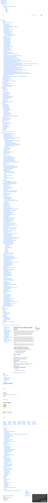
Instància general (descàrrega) (8, 450)
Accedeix (4, 388)
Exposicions (6, 481)
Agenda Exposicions (7, 378)
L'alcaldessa (6, 428)
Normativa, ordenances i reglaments (9, 431)
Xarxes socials (6, 483)
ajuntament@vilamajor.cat (24, 361)
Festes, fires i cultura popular (8, 463)
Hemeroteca (6, 489)
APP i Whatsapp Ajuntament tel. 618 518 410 (20, 423)
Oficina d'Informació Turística (8, 469)
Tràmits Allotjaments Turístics (8, 451)
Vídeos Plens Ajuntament (5, 424)
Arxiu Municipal (6, 342)
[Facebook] (7, 6)
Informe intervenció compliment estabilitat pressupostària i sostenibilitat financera (16, 434)
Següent (6, 399)
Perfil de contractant (7, 437)
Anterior (4, 399)
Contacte (4, 5)
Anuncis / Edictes (6, 432)
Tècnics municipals (7, 436)
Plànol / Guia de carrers (7, 465)
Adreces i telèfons (6, 457)
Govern (5, 429)
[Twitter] (4, 6)
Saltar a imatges (3, 2)
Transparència (6, 438)
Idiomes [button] (5, 7)
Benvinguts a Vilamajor (7, 468)
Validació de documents (7, 331)
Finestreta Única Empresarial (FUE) (9, 454)
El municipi (4, 456)
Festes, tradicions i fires (7, 473)
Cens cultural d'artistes (7, 461)
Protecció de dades (7, 440)
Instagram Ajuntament (9, 424)
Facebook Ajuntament (14, 424)
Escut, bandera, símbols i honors (9, 441)
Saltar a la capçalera (4, 0)
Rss (4, 488)
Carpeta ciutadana (6, 337)
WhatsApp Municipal (7, 479)
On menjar (5, 475)
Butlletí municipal (6, 485)
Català (6, 8)
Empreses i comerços (7, 460)
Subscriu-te (4, 407)
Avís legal (27, 493)
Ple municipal (6, 430)
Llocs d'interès (6, 474)
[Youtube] (10, 6)
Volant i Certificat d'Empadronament (9, 449)
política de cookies (40, 499)
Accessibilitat (27, 494)
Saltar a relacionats (4, 3)
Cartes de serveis (6, 329)
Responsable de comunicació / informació (10, 487)
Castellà (6, 9)
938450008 (18, 359)
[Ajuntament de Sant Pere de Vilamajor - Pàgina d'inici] (9, 16)
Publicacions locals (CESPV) (8, 464)
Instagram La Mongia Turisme (34, 424)
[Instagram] (14, 6)
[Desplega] (10, 325)
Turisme (4, 467)
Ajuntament (4, 427)
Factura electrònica (7, 339)
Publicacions (6, 382)
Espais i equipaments (7, 458)
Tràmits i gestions (6, 332)
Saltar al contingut (3, 1)
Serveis (5, 328)
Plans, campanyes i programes (8, 439)
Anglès (6, 10)
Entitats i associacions (7, 459)
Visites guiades (6, 472)
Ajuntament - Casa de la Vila (20, 357)
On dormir (5, 476)
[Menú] (0, 19)
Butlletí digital (6, 484)
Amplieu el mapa (17, 365)
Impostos (5, 338)
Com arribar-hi (17, 366)
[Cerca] (41, 15)
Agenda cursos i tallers (7, 377)
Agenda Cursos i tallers (7, 482)
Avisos (5, 380)
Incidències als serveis (7, 330)
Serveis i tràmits (7, 325)
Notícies (5, 381)
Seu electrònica (6, 443)
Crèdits (27, 490)
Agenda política (6, 379)
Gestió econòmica (6, 433)
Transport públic (6, 466)
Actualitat (4, 477)
